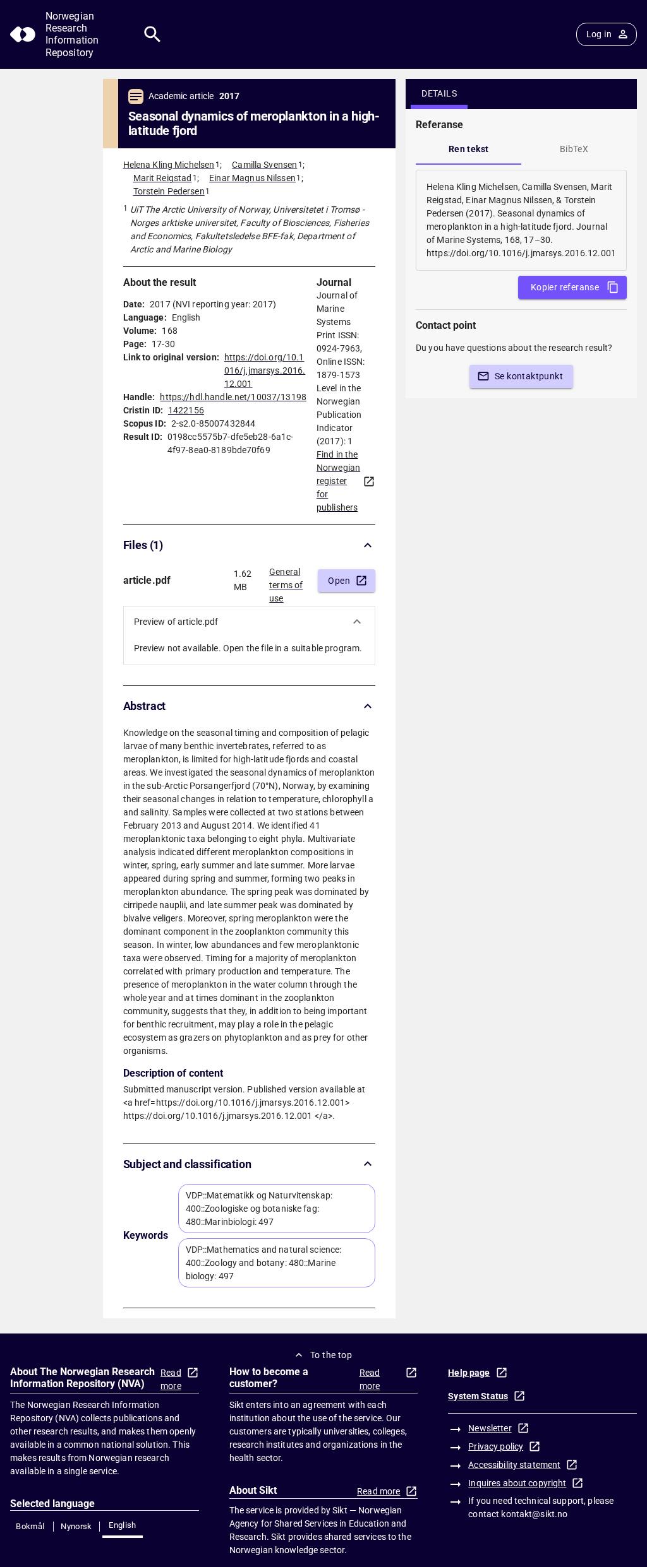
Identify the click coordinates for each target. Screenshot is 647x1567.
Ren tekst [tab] (469, 149)
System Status (478, 1396)
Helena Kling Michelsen (169, 165)
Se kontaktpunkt (529, 376)
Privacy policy (495, 1446)
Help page (469, 1373)
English (122, 1525)
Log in (599, 34)
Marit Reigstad (162, 178)
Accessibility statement (514, 1465)
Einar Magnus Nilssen (252, 178)
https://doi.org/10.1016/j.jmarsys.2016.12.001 (265, 370)
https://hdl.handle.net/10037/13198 (233, 397)
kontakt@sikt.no (534, 1514)
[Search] (152, 34)
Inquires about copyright (517, 1483)
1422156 (186, 410)
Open (339, 581)
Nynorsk (76, 1526)
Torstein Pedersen (169, 191)
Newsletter (489, 1428)
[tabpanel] (521, 220)
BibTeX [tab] (574, 149)
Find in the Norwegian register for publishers (338, 480)
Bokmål (30, 1526)
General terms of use (286, 581)
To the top (331, 1355)
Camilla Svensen (264, 165)
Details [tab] (439, 93)
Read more (170, 1379)
